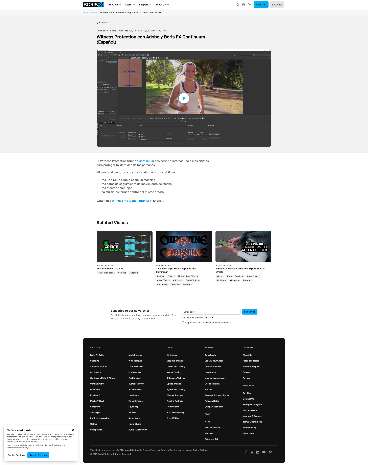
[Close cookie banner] (73, 430)
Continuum (146, 161)
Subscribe (249, 311)
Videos (94, 12)
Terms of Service (169, 450)
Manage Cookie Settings (196, 450)
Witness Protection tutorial (130, 200)
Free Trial (261, 4)
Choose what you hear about (196, 317)
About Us (160, 4)
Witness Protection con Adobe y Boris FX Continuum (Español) (130, 12)
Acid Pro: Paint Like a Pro (110, 268)
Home (85, 12)
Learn (128, 4)
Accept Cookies (38, 455)
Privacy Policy (149, 450)
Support (143, 4)
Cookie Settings (16, 455)
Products (113, 4)
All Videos (103, 23)
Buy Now (277, 4)
